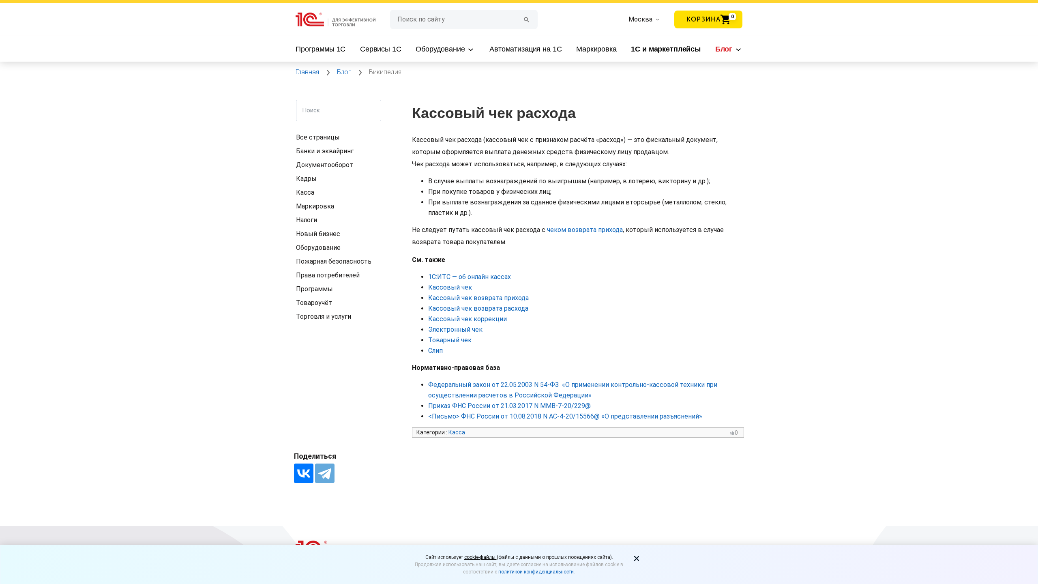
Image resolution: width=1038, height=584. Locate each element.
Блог (724, 49)
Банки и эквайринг (325, 151)
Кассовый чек (451, 287)
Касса (305, 192)
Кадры (306, 178)
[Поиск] (526, 19)
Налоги (306, 220)
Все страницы (318, 137)
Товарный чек (450, 340)
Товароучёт (314, 303)
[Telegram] (325, 473)
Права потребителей (328, 275)
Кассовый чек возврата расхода (479, 308)
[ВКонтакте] (303, 473)
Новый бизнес (318, 234)
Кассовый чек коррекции (467, 319)
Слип (435, 350)
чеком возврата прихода (585, 230)
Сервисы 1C (380, 49)
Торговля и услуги (323, 316)
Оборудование (441, 49)
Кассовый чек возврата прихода (479, 298)
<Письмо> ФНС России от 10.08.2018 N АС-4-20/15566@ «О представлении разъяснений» (565, 416)
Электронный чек (455, 329)
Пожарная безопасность (333, 261)
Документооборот (324, 165)
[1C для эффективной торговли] (343, 20)
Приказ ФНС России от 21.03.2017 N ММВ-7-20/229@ (509, 406)
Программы (314, 289)
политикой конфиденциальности (536, 572)
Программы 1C (320, 49)
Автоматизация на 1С (525, 49)
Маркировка (596, 49)
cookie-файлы (480, 557)
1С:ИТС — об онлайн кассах (469, 277)
